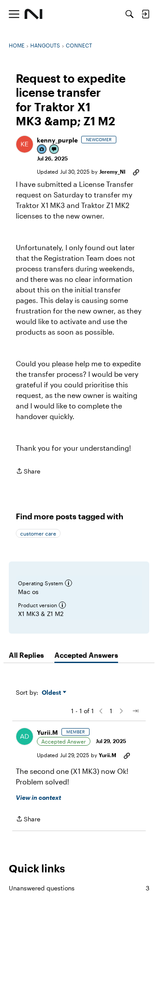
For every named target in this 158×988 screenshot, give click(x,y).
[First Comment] (54, 150)
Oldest (52, 693)
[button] (24, 144)
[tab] (26, 655)
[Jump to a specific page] (135, 711)
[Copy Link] (136, 171)
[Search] (129, 14)
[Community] (34, 14)
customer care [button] (38, 533)
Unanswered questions (79, 888)
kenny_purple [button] (57, 140)
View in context (38, 797)
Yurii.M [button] (47, 732)
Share (28, 471)
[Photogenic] (42, 150)
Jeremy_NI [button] (112, 171)
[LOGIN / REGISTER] (145, 14)
